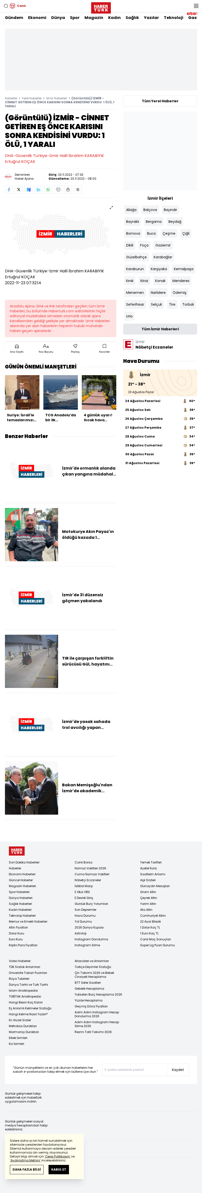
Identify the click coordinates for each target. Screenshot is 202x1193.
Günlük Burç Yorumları (91, 904)
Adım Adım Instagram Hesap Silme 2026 (97, 1024)
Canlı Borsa (83, 862)
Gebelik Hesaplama (89, 988)
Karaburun (135, 268)
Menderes (180, 280)
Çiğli (185, 233)
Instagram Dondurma (91, 939)
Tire (172, 304)
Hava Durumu (85, 915)
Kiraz (144, 280)
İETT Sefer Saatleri (88, 983)
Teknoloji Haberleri (22, 915)
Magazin (93, 17)
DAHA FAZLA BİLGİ (27, 1169)
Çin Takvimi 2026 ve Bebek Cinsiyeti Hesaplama (94, 975)
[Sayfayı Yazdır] (68, 189)
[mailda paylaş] (58, 189)
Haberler (11, 98)
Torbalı (188, 304)
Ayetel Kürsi (148, 868)
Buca (151, 233)
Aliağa (131, 209)
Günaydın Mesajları (155, 886)
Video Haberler (20, 961)
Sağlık (132, 17)
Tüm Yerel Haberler (160, 101)
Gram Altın (148, 892)
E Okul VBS (82, 892)
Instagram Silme (87, 945)
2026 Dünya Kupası (89, 927)
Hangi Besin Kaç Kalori (26, 1002)
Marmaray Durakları (24, 1032)
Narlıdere (158, 292)
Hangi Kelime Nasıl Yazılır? (28, 1014)
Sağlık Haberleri (20, 904)
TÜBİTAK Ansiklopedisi (25, 996)
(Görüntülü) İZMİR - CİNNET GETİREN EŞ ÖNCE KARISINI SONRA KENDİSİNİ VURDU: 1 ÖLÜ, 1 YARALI (59, 102)
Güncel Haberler (21, 880)
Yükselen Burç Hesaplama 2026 (98, 994)
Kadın (114, 17)
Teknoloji (173, 17)
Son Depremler (85, 910)
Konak (160, 280)
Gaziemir (163, 245)
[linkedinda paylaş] (38, 189)
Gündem (14, 17)
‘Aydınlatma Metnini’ (25, 1160)
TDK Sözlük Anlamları (24, 967)
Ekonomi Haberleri (22, 874)
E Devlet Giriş (84, 898)
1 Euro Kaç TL (149, 933)
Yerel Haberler (32, 98)
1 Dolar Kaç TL (150, 927)
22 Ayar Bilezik (150, 921)
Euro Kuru (16, 939)
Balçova (150, 209)
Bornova (133, 233)
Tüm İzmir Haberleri (160, 329)
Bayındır (170, 209)
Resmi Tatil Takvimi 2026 (93, 1032)
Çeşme (169, 233)
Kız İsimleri (16, 1044)
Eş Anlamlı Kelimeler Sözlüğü (30, 1008)
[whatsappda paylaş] (48, 189)
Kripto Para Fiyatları (23, 945)
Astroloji (80, 933)
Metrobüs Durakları (23, 1026)
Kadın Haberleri (20, 910)
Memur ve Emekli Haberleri (28, 921)
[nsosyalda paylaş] (29, 189)
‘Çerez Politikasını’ (57, 1156)
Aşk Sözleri (148, 880)
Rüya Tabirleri (19, 979)
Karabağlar (163, 257)
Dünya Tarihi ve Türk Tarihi (28, 984)
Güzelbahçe (136, 257)
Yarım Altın (148, 904)
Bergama (154, 221)
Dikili (129, 245)
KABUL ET (58, 1169)
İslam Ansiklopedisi (23, 990)
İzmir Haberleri (56, 98)
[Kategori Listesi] (196, 6)
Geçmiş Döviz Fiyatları (91, 1006)
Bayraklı (132, 221)
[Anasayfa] (17, 851)
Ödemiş (179, 292)
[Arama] (6, 6)
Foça (144, 245)
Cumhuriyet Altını (153, 915)
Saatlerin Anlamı (152, 874)
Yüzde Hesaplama (88, 1000)
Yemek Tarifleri (151, 862)
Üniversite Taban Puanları (28, 973)
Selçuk (156, 304)
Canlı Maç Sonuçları (155, 939)
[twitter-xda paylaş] (19, 189)
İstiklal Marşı (84, 886)
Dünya (58, 17)
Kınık (130, 280)
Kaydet (178, 1069)
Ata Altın (146, 910)
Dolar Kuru (16, 933)
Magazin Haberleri (22, 886)
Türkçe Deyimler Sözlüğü (93, 967)
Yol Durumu (83, 921)
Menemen (135, 292)
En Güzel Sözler (20, 1020)
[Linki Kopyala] (78, 189)
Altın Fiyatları (18, 927)
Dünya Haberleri (21, 898)
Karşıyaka (159, 268)
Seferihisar (135, 304)
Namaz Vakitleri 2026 (90, 868)
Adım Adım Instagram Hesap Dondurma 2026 (97, 1014)
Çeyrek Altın (148, 898)
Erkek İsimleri (18, 1038)
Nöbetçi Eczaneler (88, 880)
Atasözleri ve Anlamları (92, 961)
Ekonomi (37, 17)
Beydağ (174, 221)
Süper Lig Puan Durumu (157, 945)
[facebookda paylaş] (9, 189)
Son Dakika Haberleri (24, 862)
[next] (113, 400)
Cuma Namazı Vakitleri (92, 874)
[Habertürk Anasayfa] (101, 7)
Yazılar (151, 17)
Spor (75, 17)
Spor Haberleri (19, 892)
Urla (129, 316)
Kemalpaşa (183, 268)
